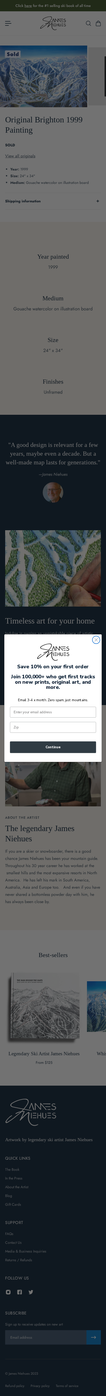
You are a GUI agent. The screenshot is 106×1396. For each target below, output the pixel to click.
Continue (53, 747)
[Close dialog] (96, 639)
